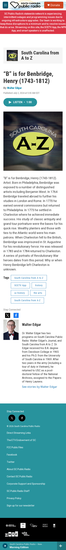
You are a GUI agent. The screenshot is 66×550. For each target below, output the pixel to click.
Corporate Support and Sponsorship (26, 484)
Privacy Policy (14, 498)
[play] (5, 545)
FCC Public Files (15, 447)
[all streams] (61, 546)
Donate (55, 5)
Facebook (12, 454)
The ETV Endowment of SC (21, 440)
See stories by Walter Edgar (39, 387)
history (39, 285)
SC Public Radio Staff (18, 491)
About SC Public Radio (18, 469)
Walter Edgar (14, 88)
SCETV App (20, 285)
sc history (19, 293)
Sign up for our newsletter (21, 505)
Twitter (11, 462)
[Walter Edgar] (11, 330)
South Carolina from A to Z (40, 55)
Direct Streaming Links (19, 433)
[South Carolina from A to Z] (12, 55)
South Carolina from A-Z (27, 300)
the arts (38, 293)
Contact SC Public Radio (19, 476)
